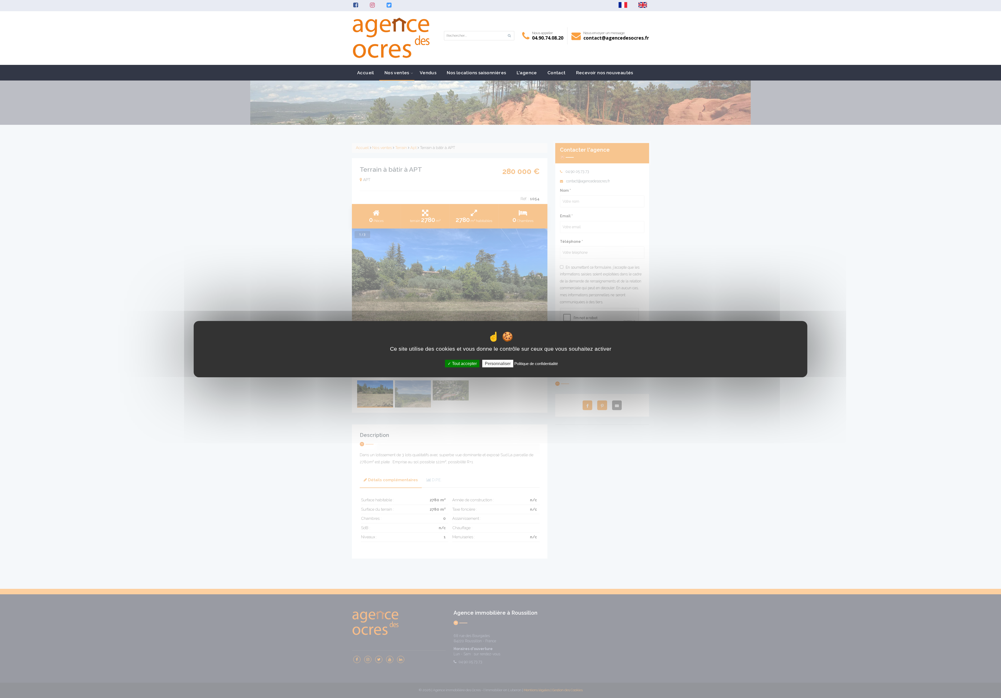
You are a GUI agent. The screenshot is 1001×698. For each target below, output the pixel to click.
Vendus (428, 72)
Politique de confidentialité (536, 363)
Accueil (365, 72)
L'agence (527, 72)
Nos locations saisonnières (476, 72)
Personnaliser (498, 363)
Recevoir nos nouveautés (604, 72)
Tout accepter (464, 363)
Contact (556, 72)
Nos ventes (396, 72)
